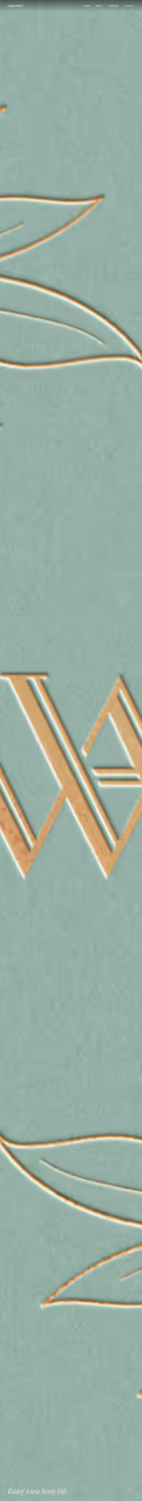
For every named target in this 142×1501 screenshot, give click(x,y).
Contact (129, 6)
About (99, 6)
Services (113, 6)
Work (87, 6)
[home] (15, 6)
